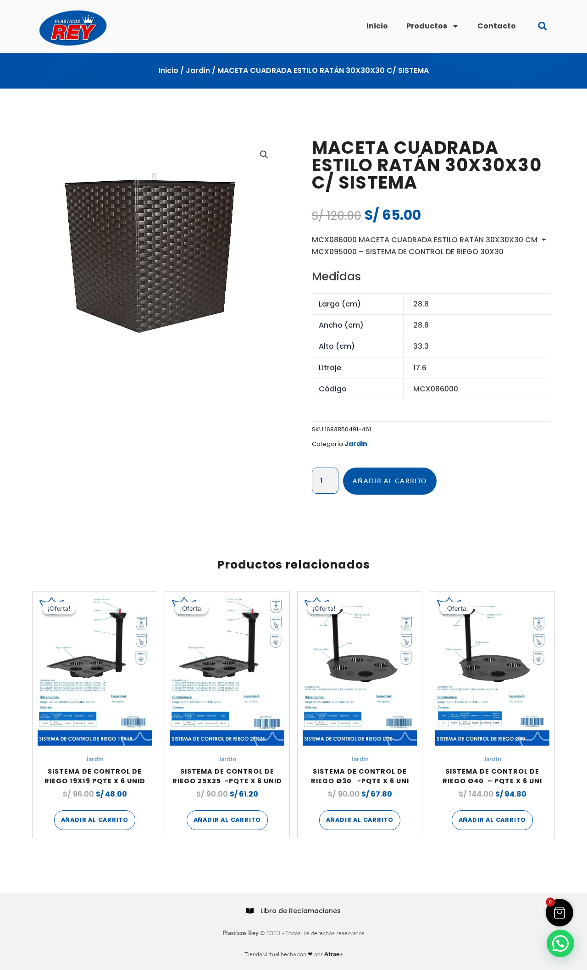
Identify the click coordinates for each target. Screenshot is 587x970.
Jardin (198, 70)
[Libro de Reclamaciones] (250, 910)
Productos (426, 26)
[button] (542, 26)
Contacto (496, 26)
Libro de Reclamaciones (300, 910)
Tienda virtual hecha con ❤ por (293, 954)
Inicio (377, 26)
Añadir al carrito (390, 481)
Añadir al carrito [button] (95, 820)
